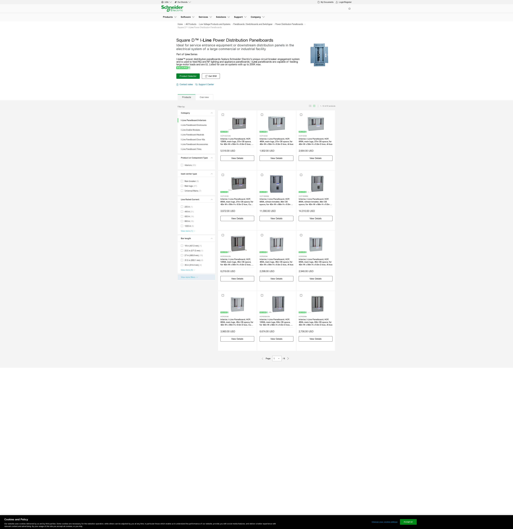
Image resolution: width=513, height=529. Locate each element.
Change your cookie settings (385, 522)
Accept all (408, 522)
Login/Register (345, 2)
